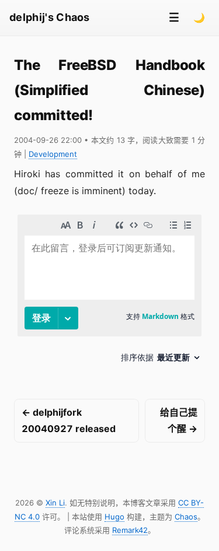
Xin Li (55, 502)
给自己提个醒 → (178, 420)
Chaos (186, 516)
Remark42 (130, 530)
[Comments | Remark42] (109, 293)
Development (53, 154)
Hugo (114, 516)
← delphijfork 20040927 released (69, 420)
